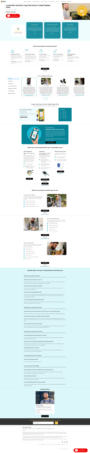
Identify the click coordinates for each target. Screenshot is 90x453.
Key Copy (58, 1)
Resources (69, 1)
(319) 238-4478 (45, 68)
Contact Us (24, 430)
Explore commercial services (45, 266)
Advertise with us (63, 444)
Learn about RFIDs (61, 173)
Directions (25, 115)
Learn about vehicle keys (45, 185)
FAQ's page (38, 428)
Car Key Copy (63, 1)
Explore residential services (45, 238)
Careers (46, 444)
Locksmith (29, 1)
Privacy (52, 444)
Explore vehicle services (45, 214)
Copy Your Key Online (50, 142)
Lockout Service (36, 1)
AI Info (67, 444)
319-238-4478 (22, 115)
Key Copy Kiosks (51, 1)
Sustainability (58, 444)
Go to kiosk (29, 178)
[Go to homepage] (3, 1)
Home (25, 1)
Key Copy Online (44, 1)
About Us (55, 444)
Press (39, 444)
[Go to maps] (51, 114)
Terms (49, 444)
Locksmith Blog (42, 444)
